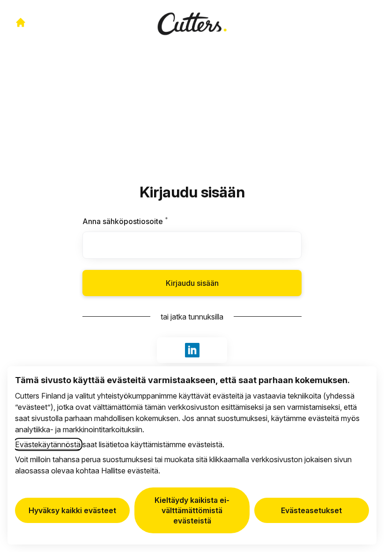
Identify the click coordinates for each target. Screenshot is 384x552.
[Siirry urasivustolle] (20, 22)
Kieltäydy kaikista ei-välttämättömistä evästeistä (192, 510)
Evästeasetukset (311, 510)
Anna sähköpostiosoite (142, 221)
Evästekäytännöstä (48, 444)
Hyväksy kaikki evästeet (72, 510)
